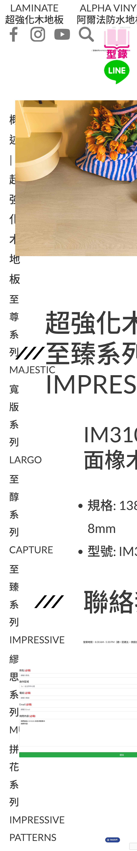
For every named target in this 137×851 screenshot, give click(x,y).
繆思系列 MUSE (9, 694)
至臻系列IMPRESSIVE (9, 604)
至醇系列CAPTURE (9, 514)
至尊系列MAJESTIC (9, 334)
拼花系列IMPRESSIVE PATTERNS (9, 793)
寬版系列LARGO (9, 424)
